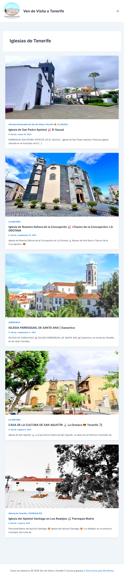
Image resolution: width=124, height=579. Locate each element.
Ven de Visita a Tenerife (43, 11)
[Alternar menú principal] (118, 11)
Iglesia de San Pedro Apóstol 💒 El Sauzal (36, 129)
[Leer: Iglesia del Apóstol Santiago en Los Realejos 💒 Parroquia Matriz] (62, 476)
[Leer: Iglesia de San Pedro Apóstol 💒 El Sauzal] (62, 87)
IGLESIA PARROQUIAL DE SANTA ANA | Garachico (41, 327)
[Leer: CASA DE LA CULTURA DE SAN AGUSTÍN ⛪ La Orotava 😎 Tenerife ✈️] (62, 382)
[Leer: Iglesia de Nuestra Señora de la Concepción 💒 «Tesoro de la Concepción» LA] (62, 184)
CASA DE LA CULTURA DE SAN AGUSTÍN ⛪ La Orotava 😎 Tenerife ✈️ (55, 424)
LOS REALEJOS (35, 513)
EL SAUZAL (63, 124)
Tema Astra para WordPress (99, 570)
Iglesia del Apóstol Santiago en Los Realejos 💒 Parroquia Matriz (51, 518)
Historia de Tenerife (17, 513)
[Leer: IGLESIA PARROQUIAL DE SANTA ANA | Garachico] (62, 285)
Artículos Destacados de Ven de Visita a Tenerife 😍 (32, 124)
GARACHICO (14, 322)
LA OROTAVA (14, 222)
